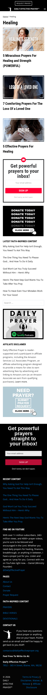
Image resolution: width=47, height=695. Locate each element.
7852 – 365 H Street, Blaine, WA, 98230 (22, 665)
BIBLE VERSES (10, 612)
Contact (7, 586)
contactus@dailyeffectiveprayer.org (21, 650)
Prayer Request (10, 594)
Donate (6, 590)
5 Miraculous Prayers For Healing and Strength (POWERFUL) (19, 61)
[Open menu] (45, 9)
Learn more (21, 381)
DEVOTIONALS (10, 618)
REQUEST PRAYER (24, 3)
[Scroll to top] (44, 688)
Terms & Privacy (30, 676)
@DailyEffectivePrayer (14, 570)
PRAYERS (7, 607)
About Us (7, 581)
